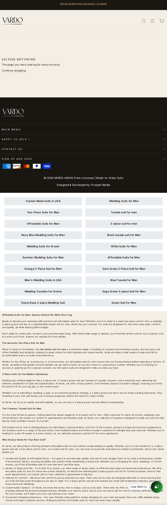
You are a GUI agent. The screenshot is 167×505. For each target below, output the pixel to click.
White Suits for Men (124, 246)
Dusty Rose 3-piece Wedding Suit (43, 302)
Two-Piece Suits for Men (43, 212)
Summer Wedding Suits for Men (43, 257)
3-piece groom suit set (72, 380)
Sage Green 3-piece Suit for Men (123, 291)
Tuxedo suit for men (124, 212)
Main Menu (11, 129)
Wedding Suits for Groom (43, 246)
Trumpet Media (100, 184)
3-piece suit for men (123, 223)
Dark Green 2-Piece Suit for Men (124, 268)
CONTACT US (12, 149)
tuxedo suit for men (91, 414)
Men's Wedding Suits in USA (43, 280)
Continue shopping (14, 70)
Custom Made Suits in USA (43, 201)
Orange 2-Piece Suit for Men (43, 268)
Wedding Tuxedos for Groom (43, 291)
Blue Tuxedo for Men (123, 280)
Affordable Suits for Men (43, 223)
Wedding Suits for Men (124, 201)
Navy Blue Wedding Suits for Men (43, 235)
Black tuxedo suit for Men (123, 235)
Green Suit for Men (124, 302)
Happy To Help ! (16, 139)
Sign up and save (17, 159)
